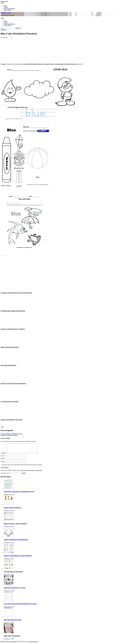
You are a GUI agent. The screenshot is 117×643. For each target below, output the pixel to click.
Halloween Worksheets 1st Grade (14, 588)
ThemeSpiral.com (33, 641)
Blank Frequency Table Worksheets (15, 523)
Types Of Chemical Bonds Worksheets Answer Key (20, 604)
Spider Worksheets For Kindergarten (16, 539)
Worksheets (3, 29)
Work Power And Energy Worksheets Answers (19, 491)
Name (3, 455)
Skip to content (4, 1)
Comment (4, 453)
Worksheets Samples (6, 12)
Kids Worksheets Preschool (12, 620)
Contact (6, 7)
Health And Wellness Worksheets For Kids (11, 433)
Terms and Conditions (9, 8)
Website (3, 461)
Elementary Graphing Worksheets (9, 435)
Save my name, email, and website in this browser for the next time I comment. (22, 464)
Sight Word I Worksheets (12, 636)
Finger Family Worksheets (12, 507)
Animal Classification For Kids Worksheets (18, 555)
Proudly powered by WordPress (9, 641)
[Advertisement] (48, 49)
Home (5, 5)
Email (3, 458)
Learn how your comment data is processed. (31, 470)
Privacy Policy (7, 10)
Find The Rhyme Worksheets (13, 571)
